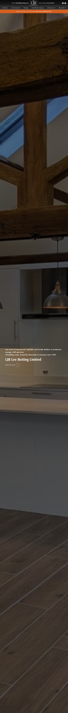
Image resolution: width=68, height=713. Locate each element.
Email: (20, 3)
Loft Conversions (15, 8)
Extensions (5, 8)
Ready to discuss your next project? (34, 11)
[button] (51, 8)
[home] (33, 3)
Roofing (26, 8)
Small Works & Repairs (38, 8)
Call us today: (47, 3)
